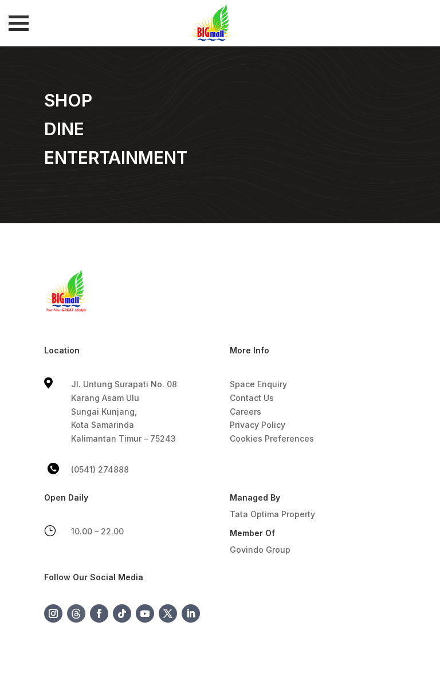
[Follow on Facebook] (99, 613)
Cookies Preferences (272, 438)
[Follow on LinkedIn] (191, 613)
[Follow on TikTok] (122, 613)
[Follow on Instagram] (53, 613)
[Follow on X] (168, 613)
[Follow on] (76, 613)
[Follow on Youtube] (145, 613)
